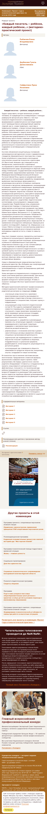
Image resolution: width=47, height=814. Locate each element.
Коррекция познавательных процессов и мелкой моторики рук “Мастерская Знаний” (23, 540)
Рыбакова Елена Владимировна (27, 40)
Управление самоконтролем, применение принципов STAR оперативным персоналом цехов (23, 528)
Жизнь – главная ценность (14, 553)
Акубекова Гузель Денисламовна (28, 63)
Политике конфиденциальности (16, 805)
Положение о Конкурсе (11, 748)
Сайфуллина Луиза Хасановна (28, 86)
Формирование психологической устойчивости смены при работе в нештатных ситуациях (23, 613)
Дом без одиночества (12, 564)
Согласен (8, 810)
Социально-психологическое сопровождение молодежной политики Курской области (22, 572)
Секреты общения (11, 584)
